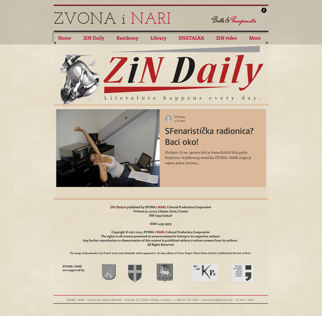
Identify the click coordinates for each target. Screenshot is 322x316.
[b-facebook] (264, 10)
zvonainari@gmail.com (217, 300)
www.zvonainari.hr (164, 236)
